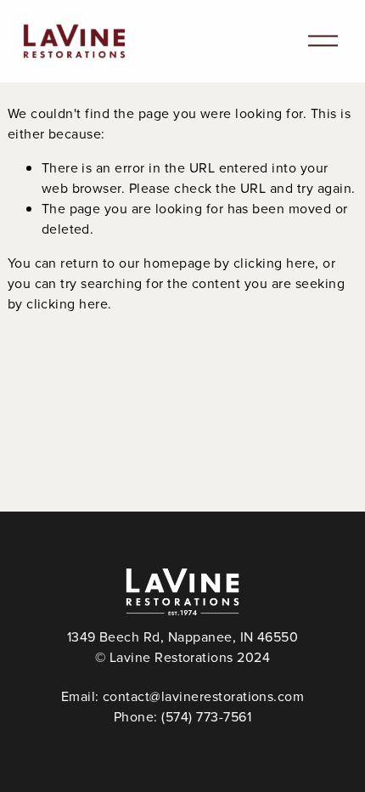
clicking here (274, 262)
